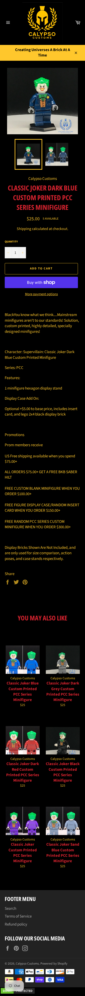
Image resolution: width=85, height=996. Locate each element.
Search (10, 908)
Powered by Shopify (53, 963)
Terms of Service (18, 916)
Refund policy (16, 924)
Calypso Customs (27, 963)
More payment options (41, 294)
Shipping (24, 228)
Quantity (11, 242)
